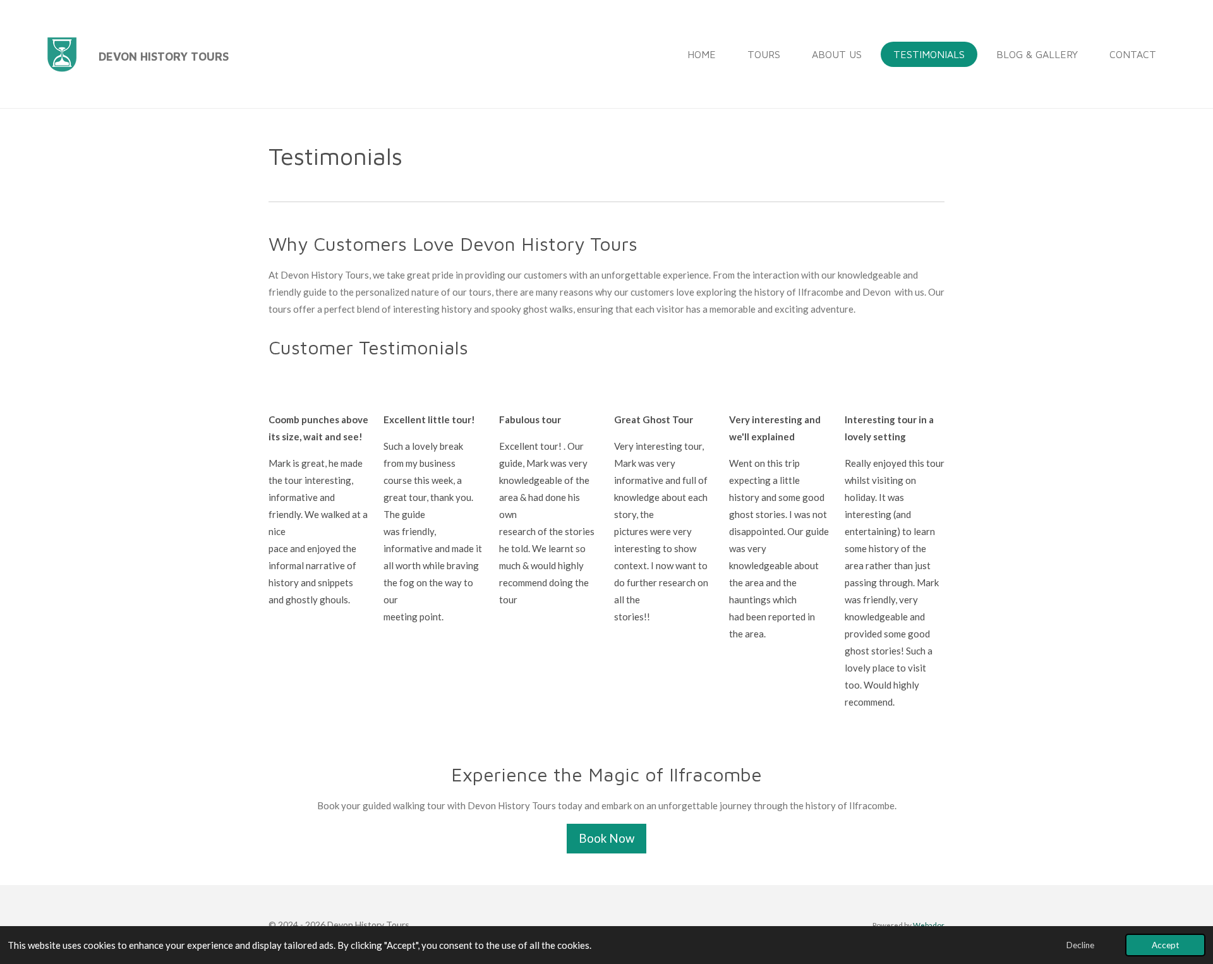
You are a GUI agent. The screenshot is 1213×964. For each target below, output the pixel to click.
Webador (928, 924)
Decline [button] (1080, 945)
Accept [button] (1165, 945)
